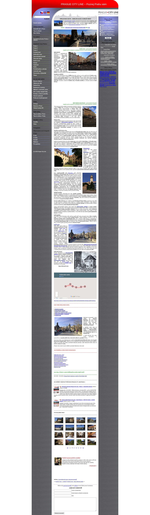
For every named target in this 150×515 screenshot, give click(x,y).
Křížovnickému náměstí (59, 260)
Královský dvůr (57, 367)
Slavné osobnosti (38, 95)
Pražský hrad (36, 52)
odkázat (76, 485)
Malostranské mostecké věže (107, 81)
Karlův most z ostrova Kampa (108, 35)
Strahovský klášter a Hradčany (62, 314)
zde (89, 27)
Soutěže (35, 122)
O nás (35, 135)
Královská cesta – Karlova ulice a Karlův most (75, 18)
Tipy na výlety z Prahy (39, 116)
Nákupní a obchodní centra (40, 89)
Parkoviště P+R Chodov (110, 44)
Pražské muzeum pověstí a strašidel (71, 458)
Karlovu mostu (71, 22)
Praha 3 (35, 50)
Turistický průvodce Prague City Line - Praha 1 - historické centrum (77, 386)
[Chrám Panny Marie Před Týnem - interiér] (59, 435)
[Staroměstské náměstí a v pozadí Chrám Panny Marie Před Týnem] (81, 420)
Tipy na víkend (37, 31)
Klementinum (56, 181)
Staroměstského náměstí (70, 20)
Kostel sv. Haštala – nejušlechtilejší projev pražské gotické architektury (108, 58)
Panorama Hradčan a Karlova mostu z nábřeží (108, 25)
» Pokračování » (92, 465)
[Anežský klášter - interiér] (70, 435)
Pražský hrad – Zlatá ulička (107, 53)
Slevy (34, 124)
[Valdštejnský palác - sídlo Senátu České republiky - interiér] (92, 435)
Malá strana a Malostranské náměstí (63, 312)
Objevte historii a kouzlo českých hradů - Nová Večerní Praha (108, 51)
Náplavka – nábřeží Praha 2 (107, 34)
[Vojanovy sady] (59, 442)
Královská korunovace (59, 355)
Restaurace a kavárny (39, 87)
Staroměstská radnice (108, 77)
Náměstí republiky (59, 309)
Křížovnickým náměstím (67, 122)
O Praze (35, 103)
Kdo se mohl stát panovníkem (60, 357)
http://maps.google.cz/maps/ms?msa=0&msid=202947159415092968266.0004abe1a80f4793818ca (75, 300)
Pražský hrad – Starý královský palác (75, 481)
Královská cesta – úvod (59, 354)
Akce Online (36, 33)
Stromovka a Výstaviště (39, 73)
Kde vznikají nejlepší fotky (40, 91)
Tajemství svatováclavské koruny (61, 364)
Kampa (35, 62)
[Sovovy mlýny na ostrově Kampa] (59, 427)
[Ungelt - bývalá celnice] (92, 427)
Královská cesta (37, 54)
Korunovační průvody (58, 358)
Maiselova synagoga (104, 83)
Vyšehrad (35, 64)
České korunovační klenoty (60, 363)
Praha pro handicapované (40, 98)
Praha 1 (35, 46)
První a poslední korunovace (60, 360)
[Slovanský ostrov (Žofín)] (81, 442)
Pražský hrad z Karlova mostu (108, 26)
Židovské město (37, 58)
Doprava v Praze (37, 106)
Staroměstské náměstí (39, 56)
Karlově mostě (65, 261)
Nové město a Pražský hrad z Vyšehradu (107, 32)
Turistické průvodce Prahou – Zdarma (41, 39)
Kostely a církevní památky (40, 93)
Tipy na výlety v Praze (39, 114)
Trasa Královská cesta (63, 479)
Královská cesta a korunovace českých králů (75, 27)
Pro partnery (36, 144)
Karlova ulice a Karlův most (61, 311)
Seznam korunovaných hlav (60, 365)
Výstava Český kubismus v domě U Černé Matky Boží (75, 376)
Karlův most (36, 60)
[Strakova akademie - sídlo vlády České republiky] (70, 427)
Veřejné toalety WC (38, 108)
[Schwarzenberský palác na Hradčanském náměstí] (59, 420)
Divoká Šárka (107, 49)
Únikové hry (36, 85)
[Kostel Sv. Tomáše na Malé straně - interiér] (81, 435)
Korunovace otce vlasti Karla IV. (60, 359)
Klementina (71, 172)
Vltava (35, 75)
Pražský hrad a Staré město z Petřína (107, 30)
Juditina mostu (61, 230)
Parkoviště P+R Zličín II (109, 55)
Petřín (35, 67)
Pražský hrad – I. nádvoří (61, 481)
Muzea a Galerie (37, 81)
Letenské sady (37, 71)
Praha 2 (35, 48)
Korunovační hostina (58, 362)
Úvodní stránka (37, 23)
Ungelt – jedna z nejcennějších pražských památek (109, 61)
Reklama (35, 142)
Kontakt (35, 139)
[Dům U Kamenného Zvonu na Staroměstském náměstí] (70, 420)
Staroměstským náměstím (74, 24)
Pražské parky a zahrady (40, 69)
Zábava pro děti (37, 83)
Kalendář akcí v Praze (39, 29)
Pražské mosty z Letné (106, 28)
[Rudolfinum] (92, 420)
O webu (35, 137)
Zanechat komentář (72, 479)
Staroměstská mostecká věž (60, 245)
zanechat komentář (67, 485)
